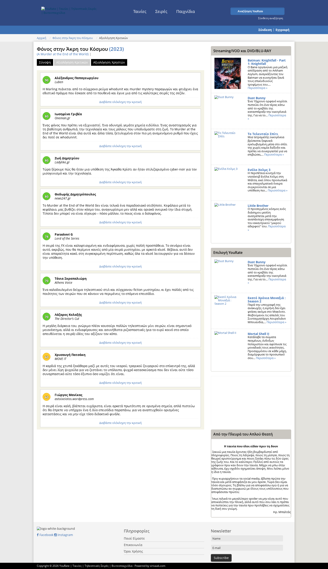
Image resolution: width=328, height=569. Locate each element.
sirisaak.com (157, 566)
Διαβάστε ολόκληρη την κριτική (120, 102)
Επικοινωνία (133, 545)
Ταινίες (139, 11)
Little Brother (258, 205)
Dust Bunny (257, 98)
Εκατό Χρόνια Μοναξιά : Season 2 (267, 299)
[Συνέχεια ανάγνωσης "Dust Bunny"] (227, 111)
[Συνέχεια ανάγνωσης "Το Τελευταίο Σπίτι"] (227, 146)
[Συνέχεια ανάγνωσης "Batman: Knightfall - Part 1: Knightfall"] (227, 73)
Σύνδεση (265, 29)
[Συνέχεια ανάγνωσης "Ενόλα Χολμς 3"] (227, 182)
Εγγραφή (282, 29)
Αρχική (41, 38)
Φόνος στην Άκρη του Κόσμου (72, 38)
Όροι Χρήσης (133, 551)
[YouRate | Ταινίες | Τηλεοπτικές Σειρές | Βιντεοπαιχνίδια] (69, 9)
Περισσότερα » (257, 88)
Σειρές (161, 11)
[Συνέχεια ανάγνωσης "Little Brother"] (227, 218)
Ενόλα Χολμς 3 (259, 169)
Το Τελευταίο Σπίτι (263, 134)
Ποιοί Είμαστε (134, 538)
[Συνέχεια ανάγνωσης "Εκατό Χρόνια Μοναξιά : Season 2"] (227, 311)
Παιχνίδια (185, 11)
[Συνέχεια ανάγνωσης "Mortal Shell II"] (227, 346)
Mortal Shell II (258, 333)
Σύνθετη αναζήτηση (270, 18)
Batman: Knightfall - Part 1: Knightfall (267, 62)
